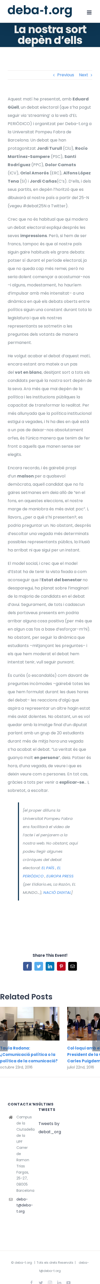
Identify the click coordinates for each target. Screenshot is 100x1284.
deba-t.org (23, 1262)
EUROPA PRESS (60, 876)
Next (83, 75)
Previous (65, 75)
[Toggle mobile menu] (89, 12)
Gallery (37, 1023)
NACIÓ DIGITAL (57, 892)
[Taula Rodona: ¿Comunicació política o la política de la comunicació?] (29, 1023)
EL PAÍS (48, 867)
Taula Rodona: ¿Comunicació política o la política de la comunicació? (22, 1023)
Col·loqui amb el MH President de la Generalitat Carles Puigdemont (89, 1023)
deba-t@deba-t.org (23, 1205)
